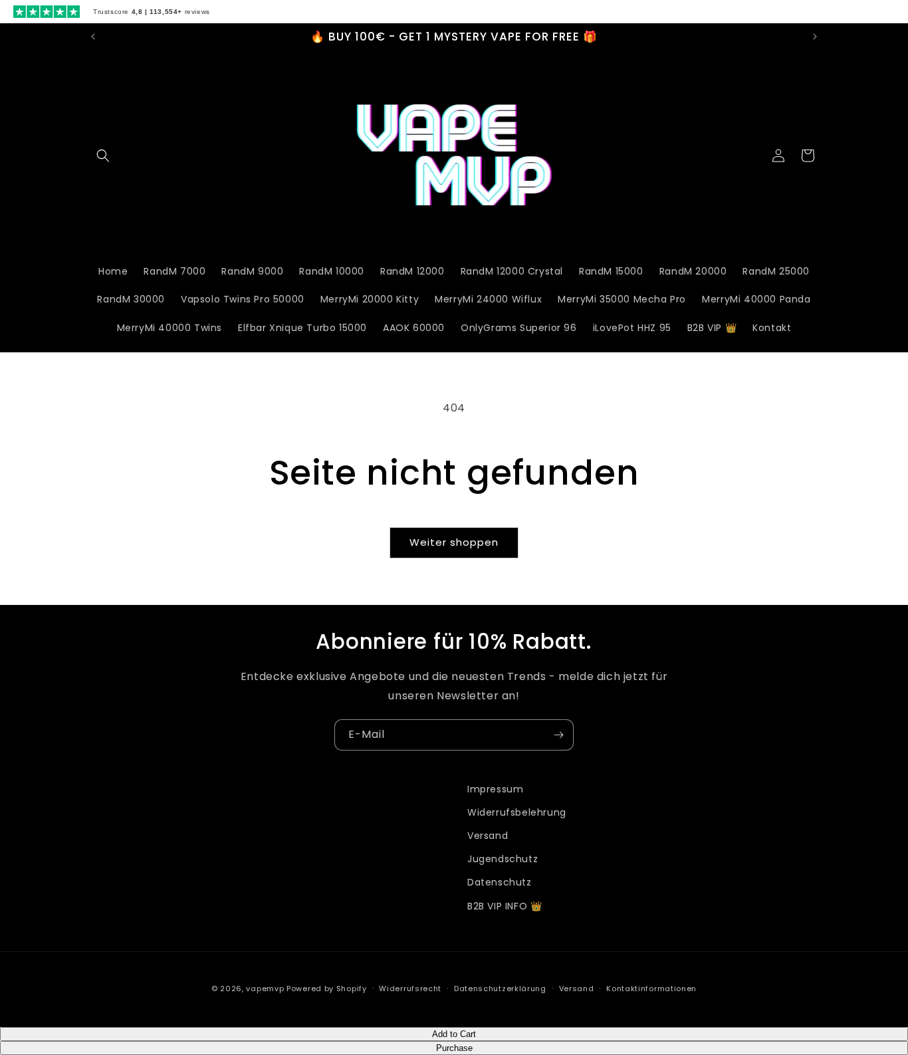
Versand (487, 835)
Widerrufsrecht (410, 988)
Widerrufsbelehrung (516, 812)
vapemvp (265, 988)
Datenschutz (499, 882)
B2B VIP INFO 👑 (504, 906)
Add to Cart (454, 1034)
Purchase (454, 1048)
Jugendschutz (502, 859)
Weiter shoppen (454, 542)
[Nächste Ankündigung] (815, 36)
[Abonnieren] (558, 735)
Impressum (495, 789)
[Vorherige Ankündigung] (93, 36)
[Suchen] (103, 155)
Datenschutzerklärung (500, 988)
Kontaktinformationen (651, 988)
